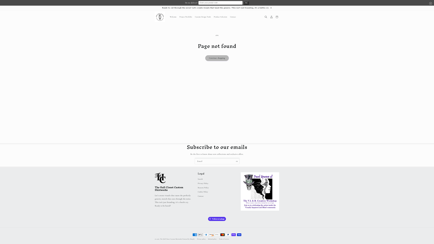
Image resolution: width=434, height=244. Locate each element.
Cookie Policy (203, 192)
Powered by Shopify (188, 239)
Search (200, 179)
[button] (430, 3)
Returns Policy (203, 188)
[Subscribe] (236, 161)
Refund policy (212, 239)
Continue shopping (217, 58)
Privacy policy (201, 239)
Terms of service (224, 239)
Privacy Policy (203, 183)
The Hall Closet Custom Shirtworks (171, 239)
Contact (201, 196)
